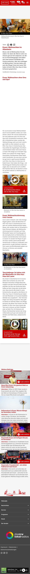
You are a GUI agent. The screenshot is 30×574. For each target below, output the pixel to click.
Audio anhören (23, 381)
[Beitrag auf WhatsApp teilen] (8, 45)
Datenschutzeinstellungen (8, 549)
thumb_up (26, 570)
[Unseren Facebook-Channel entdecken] (4, 553)
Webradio (4, 501)
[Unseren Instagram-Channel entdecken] (7, 553)
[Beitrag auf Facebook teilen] (11, 45)
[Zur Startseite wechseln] (5, 3)
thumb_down (21, 570)
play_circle (24, 570)
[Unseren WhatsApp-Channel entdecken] (2, 553)
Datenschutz (13, 547)
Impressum (4, 547)
